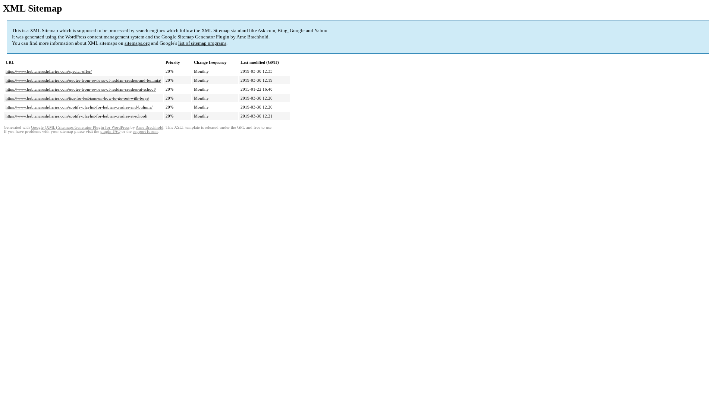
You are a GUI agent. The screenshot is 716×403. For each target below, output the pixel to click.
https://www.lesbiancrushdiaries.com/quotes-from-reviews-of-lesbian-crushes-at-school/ (81, 89)
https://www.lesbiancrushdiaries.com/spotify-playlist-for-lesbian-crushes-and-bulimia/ (79, 107)
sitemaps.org (137, 43)
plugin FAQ (110, 131)
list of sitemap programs (202, 43)
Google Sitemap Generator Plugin (195, 37)
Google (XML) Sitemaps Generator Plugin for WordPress (80, 127)
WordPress (75, 37)
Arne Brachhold (252, 37)
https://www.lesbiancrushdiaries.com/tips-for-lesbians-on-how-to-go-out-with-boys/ (77, 98)
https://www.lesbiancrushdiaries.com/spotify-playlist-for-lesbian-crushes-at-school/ (76, 116)
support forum (145, 131)
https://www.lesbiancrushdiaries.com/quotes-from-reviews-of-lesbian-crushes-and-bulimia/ (83, 80)
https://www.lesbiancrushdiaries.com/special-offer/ (49, 71)
